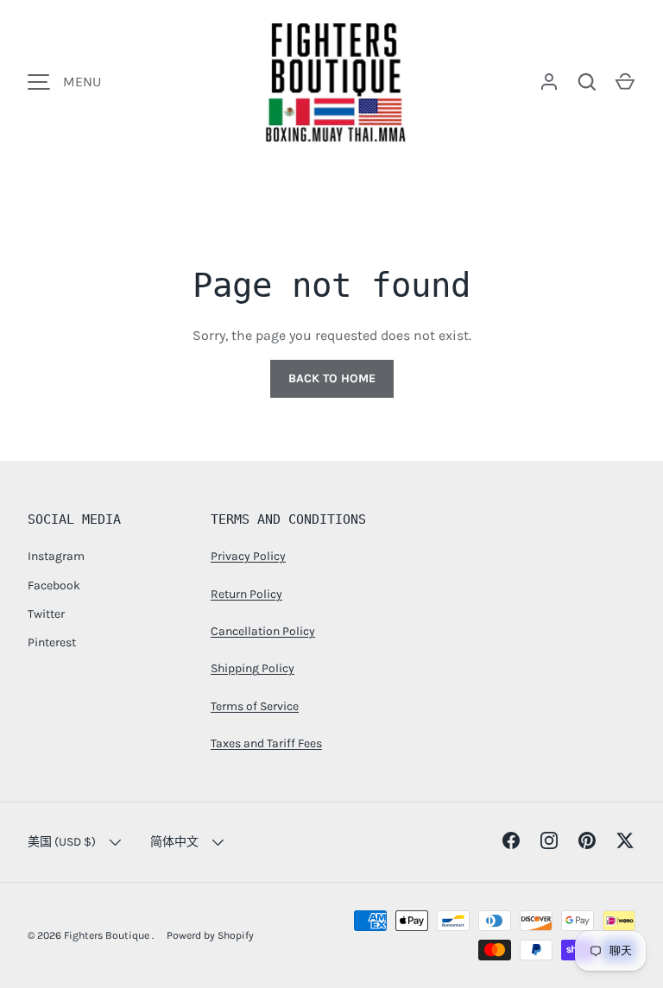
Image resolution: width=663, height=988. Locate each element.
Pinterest (52, 642)
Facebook (54, 585)
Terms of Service (255, 706)
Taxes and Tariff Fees (266, 743)
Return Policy (246, 594)
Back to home (332, 378)
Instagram (56, 556)
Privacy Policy (248, 556)
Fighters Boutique (108, 935)
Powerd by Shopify (210, 935)
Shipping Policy (252, 668)
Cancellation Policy (263, 631)
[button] (625, 82)
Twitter (46, 614)
